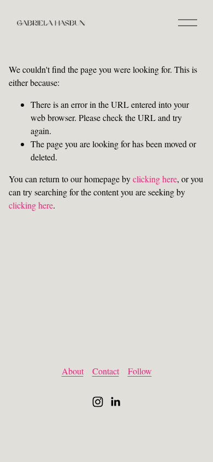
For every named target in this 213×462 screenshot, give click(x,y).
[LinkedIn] (115, 401)
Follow (140, 371)
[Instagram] (97, 401)
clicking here (155, 178)
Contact (105, 371)
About (73, 371)
